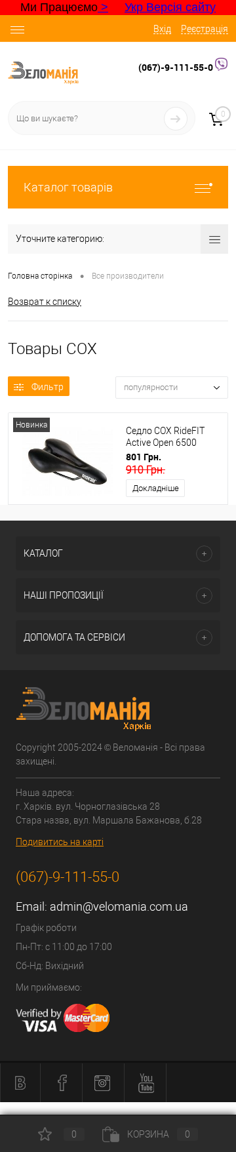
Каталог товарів (68, 187)
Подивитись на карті (60, 842)
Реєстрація (204, 29)
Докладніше (155, 488)
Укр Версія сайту (170, 7)
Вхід (162, 29)
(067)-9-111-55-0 (176, 67)
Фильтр (47, 387)
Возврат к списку (44, 301)
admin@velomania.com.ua (119, 906)
